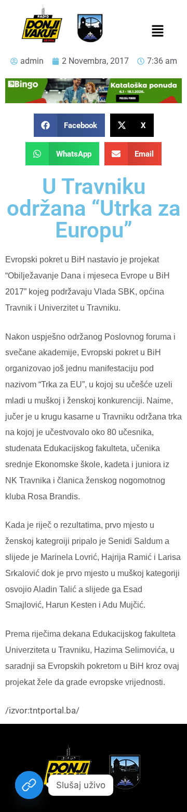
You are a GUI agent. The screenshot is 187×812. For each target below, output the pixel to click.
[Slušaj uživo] (29, 785)
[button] (157, 31)
